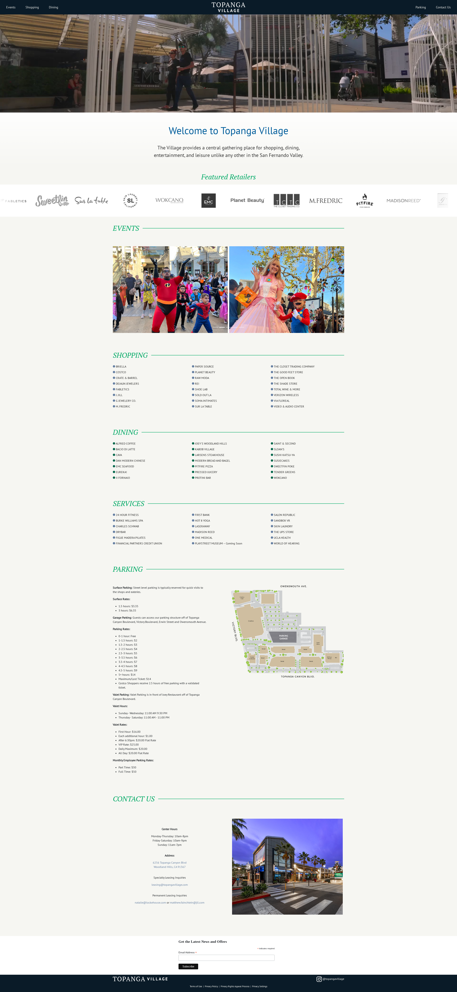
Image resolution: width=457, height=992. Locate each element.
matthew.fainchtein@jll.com (187, 902)
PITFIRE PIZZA (204, 466)
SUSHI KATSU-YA (284, 455)
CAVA (119, 455)
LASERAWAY (202, 526)
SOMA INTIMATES (206, 400)
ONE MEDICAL (203, 537)
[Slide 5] (241, 327)
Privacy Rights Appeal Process (235, 986)
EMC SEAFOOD (125, 466)
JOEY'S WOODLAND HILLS (211, 443)
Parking (421, 7)
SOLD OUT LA (203, 395)
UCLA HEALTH (282, 537)
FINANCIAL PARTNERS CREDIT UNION (139, 543)
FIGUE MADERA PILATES (130, 537)
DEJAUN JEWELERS (127, 383)
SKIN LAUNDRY (283, 526)
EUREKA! (121, 472)
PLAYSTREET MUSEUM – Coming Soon (218, 543)
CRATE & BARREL (126, 378)
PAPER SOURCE (204, 366)
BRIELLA (121, 366)
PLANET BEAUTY (205, 372)
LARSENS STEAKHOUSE (209, 455)
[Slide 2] (222, 327)
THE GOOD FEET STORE (288, 372)
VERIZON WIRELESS (286, 395)
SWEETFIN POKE (284, 466)
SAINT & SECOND (285, 443)
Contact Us (443, 7)
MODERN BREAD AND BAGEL (212, 460)
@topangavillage (333, 979)
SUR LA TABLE (203, 406)
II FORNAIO (123, 478)
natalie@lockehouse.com (150, 902)
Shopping (32, 7)
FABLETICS (122, 389)
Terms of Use (196, 986)
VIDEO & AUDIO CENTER (289, 406)
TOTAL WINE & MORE (287, 389)
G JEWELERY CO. (126, 400)
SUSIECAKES (282, 460)
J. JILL (119, 395)
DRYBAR (121, 532)
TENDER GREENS (284, 472)
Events (11, 7)
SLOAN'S (279, 449)
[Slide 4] (235, 327)
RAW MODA (202, 378)
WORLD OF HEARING (287, 543)
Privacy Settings (259, 986)
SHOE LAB (201, 389)
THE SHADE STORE (285, 383)
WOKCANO (280, 478)
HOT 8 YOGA (202, 520)
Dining (53, 7)
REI (197, 383)
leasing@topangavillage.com (170, 884)
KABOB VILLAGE (205, 449)
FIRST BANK (202, 515)
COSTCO (121, 372)
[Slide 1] (215, 327)
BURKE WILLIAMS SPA (129, 520)
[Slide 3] (228, 327)
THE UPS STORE (284, 532)
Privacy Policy (211, 986)
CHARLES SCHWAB (127, 526)
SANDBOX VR (282, 520)
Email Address (188, 952)
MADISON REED (205, 532)
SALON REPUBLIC (284, 515)
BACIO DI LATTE (125, 449)
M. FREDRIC (123, 406)
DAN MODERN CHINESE (130, 460)
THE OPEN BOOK (284, 378)
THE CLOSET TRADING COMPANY (294, 366)
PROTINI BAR (203, 478)
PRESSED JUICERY (206, 472)
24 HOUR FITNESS (127, 515)
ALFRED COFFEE (126, 443)
